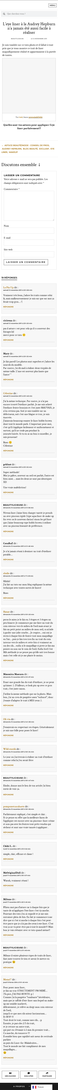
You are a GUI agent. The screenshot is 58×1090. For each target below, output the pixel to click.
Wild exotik (9, 749)
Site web (8, 249)
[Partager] (47, 1073)
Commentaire (12, 189)
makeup (13, 152)
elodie (6, 573)
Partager (47, 1076)
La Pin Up (8, 287)
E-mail (7, 238)
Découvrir (10, 1076)
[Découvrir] (10, 1073)
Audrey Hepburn (11, 148)
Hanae (6, 611)
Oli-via (6, 719)
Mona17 (7, 979)
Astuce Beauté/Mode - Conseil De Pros (27, 145)
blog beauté (30, 148)
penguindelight (36, 117)
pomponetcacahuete (13, 806)
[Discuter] (29, 1073)
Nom (6, 226)
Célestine (8, 393)
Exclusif (44, 148)
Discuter (28, 1076)
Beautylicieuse (13, 505)
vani (21, 117)
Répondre (8, 307)
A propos (19, 1086)
